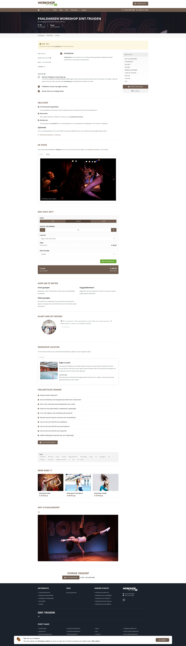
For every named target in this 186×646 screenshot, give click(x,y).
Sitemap (41, 604)
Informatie (74, 10)
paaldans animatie (93, 149)
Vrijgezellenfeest (73, 457)
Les (69, 459)
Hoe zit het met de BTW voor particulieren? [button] (55, 426)
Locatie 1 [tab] (42, 357)
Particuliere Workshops (131, 631)
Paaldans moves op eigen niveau (54, 86)
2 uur (103, 221)
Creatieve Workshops (45, 634)
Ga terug (137, 91)
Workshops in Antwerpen (103, 604)
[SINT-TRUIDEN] (130, 591)
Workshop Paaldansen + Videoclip (50, 135)
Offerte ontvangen (136, 87)
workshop (58, 79)
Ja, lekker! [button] (162, 640)
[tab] (79, 395)
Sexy (109, 457)
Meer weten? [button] (96, 641)
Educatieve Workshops (131, 634)
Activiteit (64, 457)
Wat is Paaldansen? (131, 59)
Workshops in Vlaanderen (103, 595)
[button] (46, 179)
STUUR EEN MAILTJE (71, 577)
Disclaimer (42, 601)
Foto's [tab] (41, 154)
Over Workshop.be (44, 592)
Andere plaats (141, 3)
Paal (96, 457)
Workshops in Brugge (102, 592)
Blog (61, 10)
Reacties (127, 76)
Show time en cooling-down (53, 91)
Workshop (51, 457)
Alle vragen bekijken (49, 442)
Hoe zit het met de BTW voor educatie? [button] (53, 431)
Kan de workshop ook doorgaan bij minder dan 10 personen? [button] (60, 399)
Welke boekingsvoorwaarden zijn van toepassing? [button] (57, 435)
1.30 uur (78, 221)
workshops (87, 123)
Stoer (73, 459)
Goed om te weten (130, 73)
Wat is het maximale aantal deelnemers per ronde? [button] (57, 404)
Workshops (45, 10)
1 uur (52, 221)
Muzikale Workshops (73, 628)
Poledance (43, 459)
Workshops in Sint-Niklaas (103, 601)
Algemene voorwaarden (46, 598)
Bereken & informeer (131, 70)
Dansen (58, 457)
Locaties (127, 78)
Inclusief (127, 64)
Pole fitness (50, 459)
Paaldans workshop (61, 459)
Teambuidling (83, 457)
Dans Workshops (72, 634)
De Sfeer (127, 67)
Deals (55, 10)
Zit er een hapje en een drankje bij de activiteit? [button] (56, 413)
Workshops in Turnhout (103, 598)
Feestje (91, 457)
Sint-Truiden (63, 110)
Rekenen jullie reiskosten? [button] (49, 395)
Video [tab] (48, 154)
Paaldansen (43, 457)
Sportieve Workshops (73, 631)
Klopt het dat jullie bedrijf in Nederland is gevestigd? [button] (58, 408)
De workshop (129, 61)
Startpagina (41, 35)
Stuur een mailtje (129, 595)
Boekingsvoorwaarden (46, 595)
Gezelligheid (102, 457)
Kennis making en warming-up (53, 77)
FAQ (66, 10)
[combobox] (78, 238)
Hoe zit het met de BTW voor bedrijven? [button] (53, 422)
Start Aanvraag (109, 261)
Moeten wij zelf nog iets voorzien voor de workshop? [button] (58, 417)
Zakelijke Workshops (130, 628)
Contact (84, 10)
